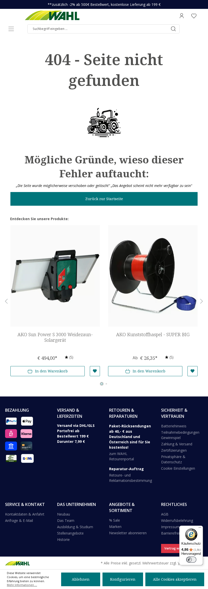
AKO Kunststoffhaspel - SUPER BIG (152, 334)
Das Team (65, 520)
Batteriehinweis (173, 426)
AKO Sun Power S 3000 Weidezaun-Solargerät (55, 337)
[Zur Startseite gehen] (52, 16)
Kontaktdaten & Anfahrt (24, 514)
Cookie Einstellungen (178, 468)
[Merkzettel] (194, 15)
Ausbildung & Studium (75, 526)
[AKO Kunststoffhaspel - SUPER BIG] (153, 276)
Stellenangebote (70, 533)
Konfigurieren (122, 579)
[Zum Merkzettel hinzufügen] (95, 371)
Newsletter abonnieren (128, 532)
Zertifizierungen (174, 450)
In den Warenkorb (51, 371)
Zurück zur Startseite (104, 198)
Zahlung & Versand (176, 444)
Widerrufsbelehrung (177, 520)
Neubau (63, 514)
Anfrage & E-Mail (19, 520)
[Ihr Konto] (182, 15)
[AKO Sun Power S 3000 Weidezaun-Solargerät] (55, 276)
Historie (63, 539)
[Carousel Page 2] (106, 384)
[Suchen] (173, 29)
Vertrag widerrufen (178, 548)
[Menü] (11, 29)
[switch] (191, 560)
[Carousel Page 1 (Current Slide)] (102, 384)
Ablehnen (81, 579)
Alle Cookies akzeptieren (175, 579)
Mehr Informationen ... (22, 585)
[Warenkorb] (201, 15)
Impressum (170, 526)
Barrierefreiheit (173, 533)
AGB (164, 514)
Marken (115, 526)
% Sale (114, 520)
